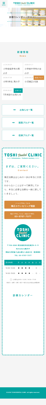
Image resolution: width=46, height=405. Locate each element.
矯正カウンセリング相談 (23, 204)
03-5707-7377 (22, 215)
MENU (4, 5)
